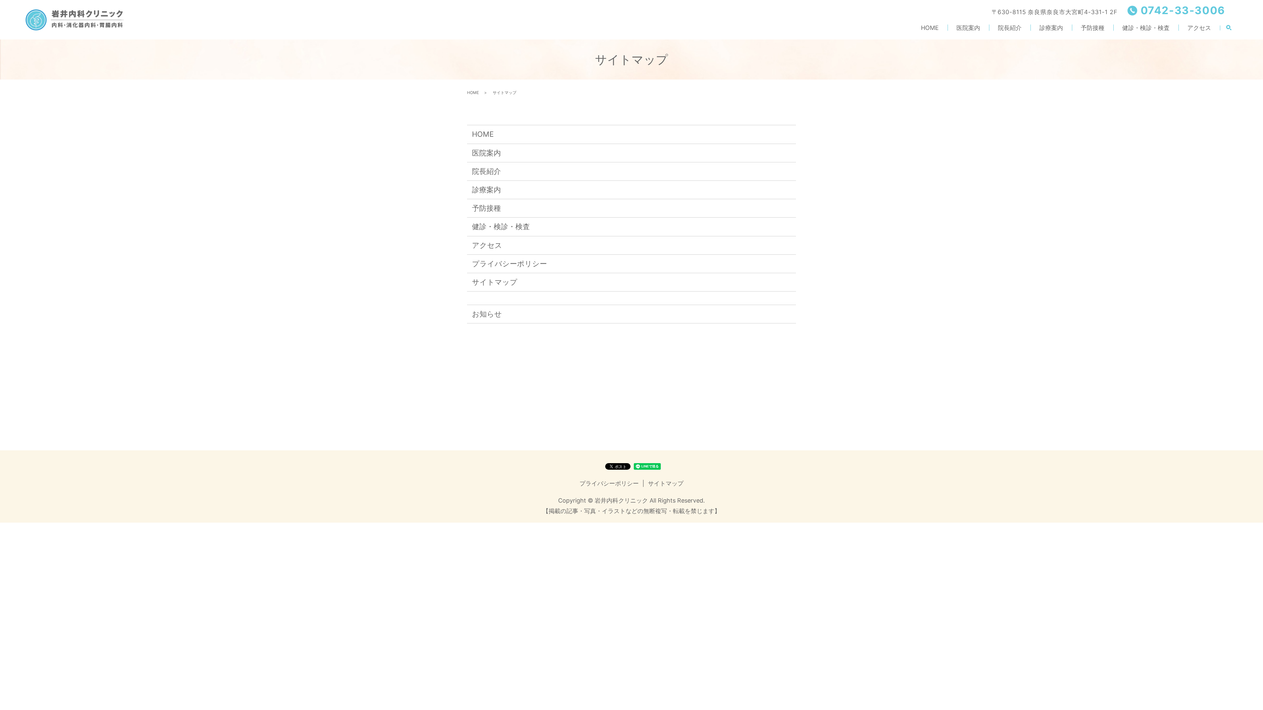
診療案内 (1051, 27)
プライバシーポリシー (509, 263)
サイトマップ (494, 282)
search (1229, 28)
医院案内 (968, 27)
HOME (930, 27)
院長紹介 (1010, 27)
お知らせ (487, 314)
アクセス (1199, 27)
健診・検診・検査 (1146, 27)
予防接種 (1092, 27)
